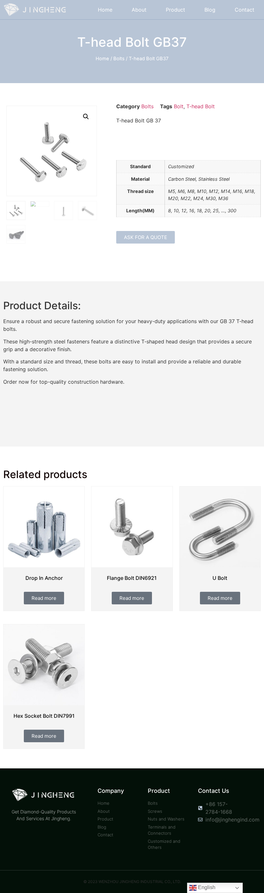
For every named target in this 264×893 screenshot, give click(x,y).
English (206, 887)
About (139, 9)
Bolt (179, 106)
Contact (244, 9)
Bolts (119, 59)
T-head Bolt (200, 106)
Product (175, 9)
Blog (209, 9)
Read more (44, 598)
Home (105, 9)
